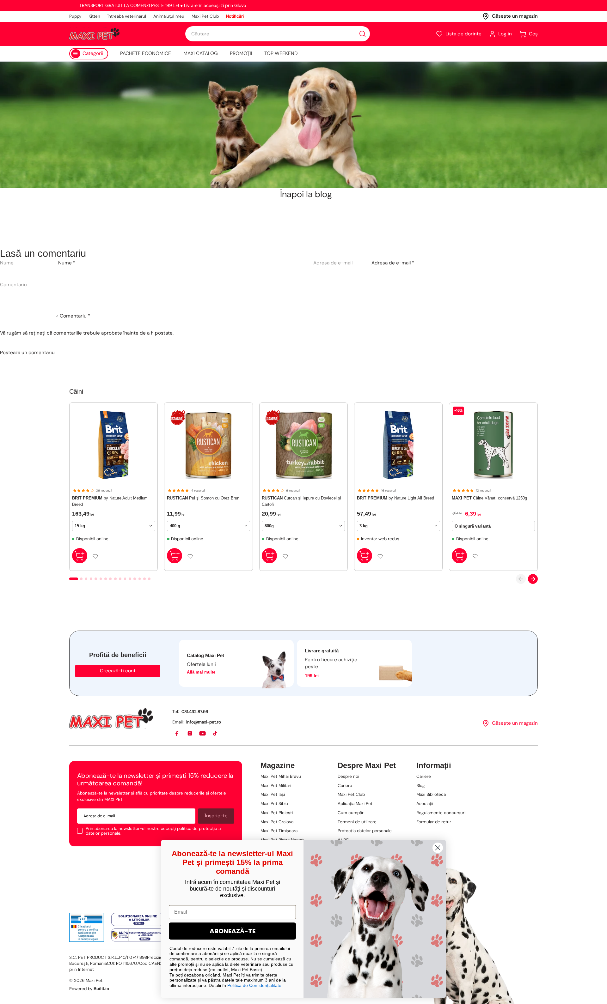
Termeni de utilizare (357, 822)
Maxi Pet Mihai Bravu (281, 776)
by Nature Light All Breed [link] (395, 498)
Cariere (345, 785)
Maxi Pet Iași (273, 794)
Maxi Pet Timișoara (279, 830)
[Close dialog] (437, 847)
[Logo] (94, 33)
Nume (66, 263)
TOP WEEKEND (281, 53)
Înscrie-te (216, 816)
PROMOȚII (241, 53)
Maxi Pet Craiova (277, 822)
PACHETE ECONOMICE (145, 53)
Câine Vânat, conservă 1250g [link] (489, 498)
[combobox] (277, 33)
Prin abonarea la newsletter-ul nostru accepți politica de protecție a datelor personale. (153, 831)
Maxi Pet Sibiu (274, 803)
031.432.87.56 (194, 711)
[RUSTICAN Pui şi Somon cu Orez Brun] (208, 445)
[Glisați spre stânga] (521, 579)
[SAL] (137, 935)
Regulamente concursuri (440, 812)
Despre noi (348, 776)
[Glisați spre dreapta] (533, 579)
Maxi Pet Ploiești (277, 812)
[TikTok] (215, 734)
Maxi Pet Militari (276, 785)
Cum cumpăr (351, 812)
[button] (458, 34)
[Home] (111, 718)
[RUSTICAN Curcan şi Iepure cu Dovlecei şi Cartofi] (303, 445)
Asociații (424, 803)
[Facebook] (177, 734)
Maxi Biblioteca (431, 794)
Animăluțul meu (168, 16)
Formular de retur (433, 822)
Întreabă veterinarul (126, 16)
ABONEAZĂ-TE (232, 931)
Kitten (94, 16)
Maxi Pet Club (205, 16)
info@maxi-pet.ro (203, 722)
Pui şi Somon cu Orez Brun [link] (203, 498)
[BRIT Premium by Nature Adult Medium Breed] (113, 445)
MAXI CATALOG (200, 53)
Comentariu (75, 316)
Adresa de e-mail (392, 263)
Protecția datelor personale (365, 830)
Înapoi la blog (306, 194)
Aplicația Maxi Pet (355, 803)
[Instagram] (190, 734)
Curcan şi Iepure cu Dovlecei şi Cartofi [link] (301, 501)
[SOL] (137, 920)
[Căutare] (362, 34)
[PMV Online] (86, 927)
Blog (420, 785)
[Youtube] (203, 734)
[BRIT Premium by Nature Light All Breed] (398, 445)
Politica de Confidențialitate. (255, 985)
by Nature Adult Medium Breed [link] (110, 501)
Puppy (75, 16)
